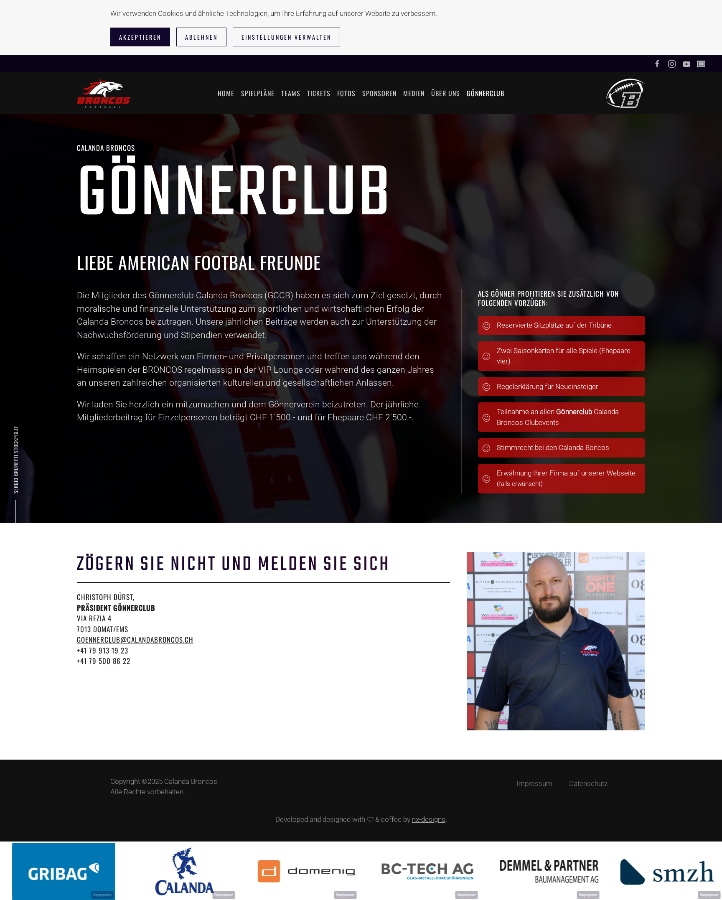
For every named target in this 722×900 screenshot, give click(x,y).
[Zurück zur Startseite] (103, 93)
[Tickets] (701, 63)
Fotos (346, 93)
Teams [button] (290, 93)
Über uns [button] (445, 93)
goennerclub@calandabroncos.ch (135, 639)
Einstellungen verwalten (286, 37)
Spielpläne (258, 93)
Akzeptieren (140, 37)
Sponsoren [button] (379, 93)
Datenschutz (588, 783)
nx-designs (428, 819)
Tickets (318, 93)
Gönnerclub (485, 93)
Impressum (534, 783)
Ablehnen (201, 37)
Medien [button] (414, 93)
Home (226, 93)
